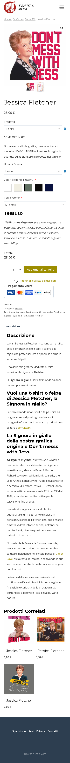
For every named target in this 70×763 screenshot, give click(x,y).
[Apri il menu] (61, 7)
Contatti (53, 731)
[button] (62, 28)
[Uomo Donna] (35, 171)
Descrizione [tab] (13, 326)
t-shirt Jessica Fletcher (31, 316)
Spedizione (19, 731)
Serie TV (18, 308)
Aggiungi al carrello (40, 269)
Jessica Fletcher (54, 312)
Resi (31, 731)
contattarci (24, 427)
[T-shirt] (35, 129)
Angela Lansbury (17, 312)
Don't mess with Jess (36, 312)
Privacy (40, 731)
